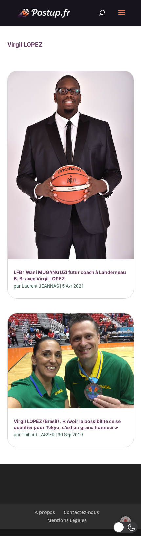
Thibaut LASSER (38, 434)
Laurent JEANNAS (40, 286)
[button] (125, 527)
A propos (45, 512)
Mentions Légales (67, 520)
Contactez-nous (81, 512)
